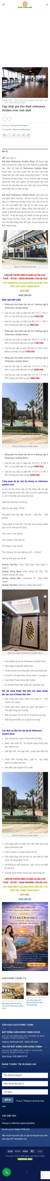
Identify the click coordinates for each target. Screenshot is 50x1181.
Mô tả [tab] (5, 152)
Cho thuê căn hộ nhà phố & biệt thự (30, 100)
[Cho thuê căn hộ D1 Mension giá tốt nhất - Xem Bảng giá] (37, 989)
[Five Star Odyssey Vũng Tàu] (25, 936)
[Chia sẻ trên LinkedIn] (28, 135)
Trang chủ (7, 100)
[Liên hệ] (7, 1172)
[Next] (48, 998)
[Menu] (3, 4)
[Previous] (2, 998)
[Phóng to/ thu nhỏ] (10, 1165)
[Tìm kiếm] (47, 4)
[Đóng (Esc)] (2, 1165)
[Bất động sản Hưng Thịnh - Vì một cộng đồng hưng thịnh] (25, 4)
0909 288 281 (25, 295)
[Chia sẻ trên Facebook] (9, 135)
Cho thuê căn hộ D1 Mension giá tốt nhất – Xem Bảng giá (35, 1002)
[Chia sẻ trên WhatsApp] (4, 135)
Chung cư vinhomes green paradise (18, 1123)
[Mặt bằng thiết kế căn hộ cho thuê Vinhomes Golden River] (13, 991)
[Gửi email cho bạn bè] (19, 135)
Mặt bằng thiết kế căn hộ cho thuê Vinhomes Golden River (12, 1005)
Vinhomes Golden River (21, 130)
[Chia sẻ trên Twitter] (14, 135)
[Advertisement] (25, 36)
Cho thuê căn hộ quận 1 (15, 102)
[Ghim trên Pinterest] (23, 135)
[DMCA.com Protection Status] (25, 1159)
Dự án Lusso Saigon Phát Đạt (15, 1129)
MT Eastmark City (18, 1139)
